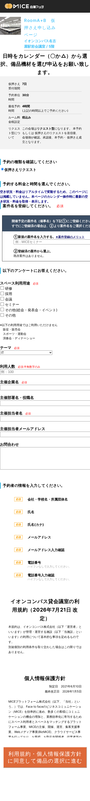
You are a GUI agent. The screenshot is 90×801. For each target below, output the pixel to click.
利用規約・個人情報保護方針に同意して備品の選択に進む (45, 757)
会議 (8, 299)
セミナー (12, 304)
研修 (8, 288)
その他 (10, 315)
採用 (8, 294)
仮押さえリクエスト (20, 170)
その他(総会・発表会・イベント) (31, 310)
